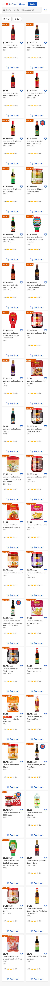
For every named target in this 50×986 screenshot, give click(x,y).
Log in (32, 4)
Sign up (22, 4)
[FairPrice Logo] (11, 4)
